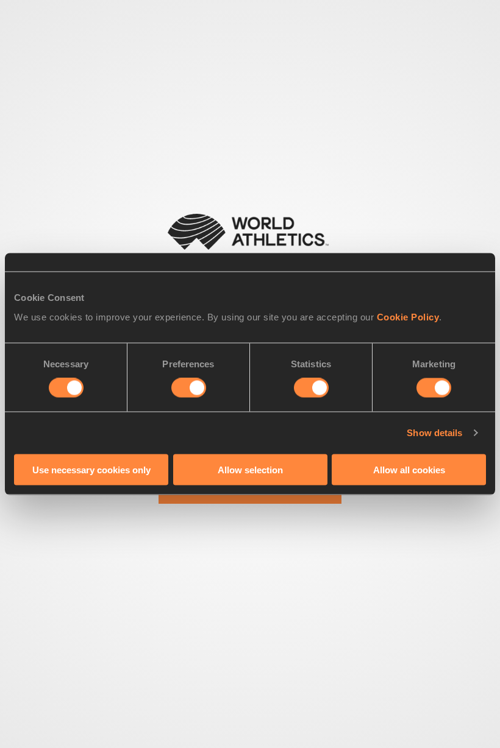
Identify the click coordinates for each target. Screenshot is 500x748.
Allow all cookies (409, 469)
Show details (434, 433)
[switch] (188, 388)
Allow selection (250, 469)
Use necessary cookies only (91, 469)
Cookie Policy (408, 316)
